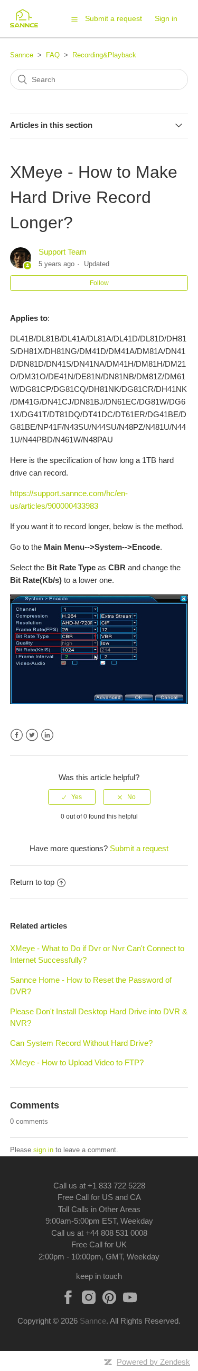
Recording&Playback (104, 55)
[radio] (72, 797)
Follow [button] (99, 283)
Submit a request (113, 18)
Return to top (32, 882)
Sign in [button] (166, 18)
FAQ (53, 55)
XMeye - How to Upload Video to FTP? (77, 1062)
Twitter (32, 735)
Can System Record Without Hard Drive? (81, 1043)
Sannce (21, 55)
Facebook (16, 735)
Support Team (63, 251)
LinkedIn (47, 735)
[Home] (28, 24)
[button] (74, 19)
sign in (43, 1150)
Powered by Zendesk (153, 1361)
